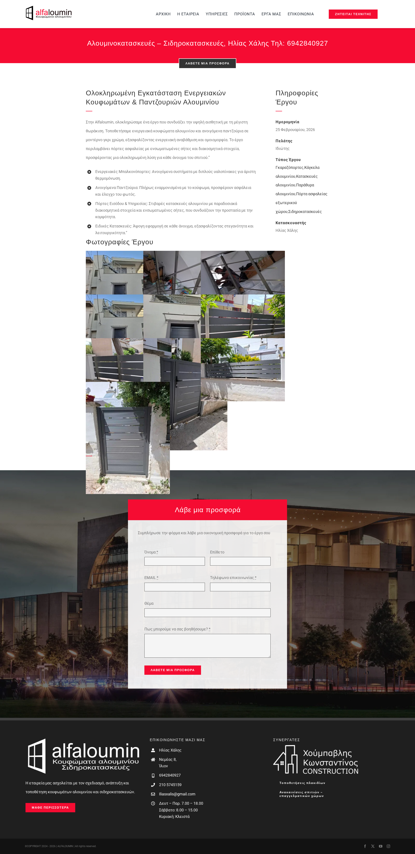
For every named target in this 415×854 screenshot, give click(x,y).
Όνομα (151, 552)
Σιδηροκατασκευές (305, 211)
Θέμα (148, 603)
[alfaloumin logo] (48, 7)
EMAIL (151, 577)
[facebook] (365, 846)
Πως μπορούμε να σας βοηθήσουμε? (177, 629)
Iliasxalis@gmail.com (177, 794)
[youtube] (380, 846)
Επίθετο (217, 552)
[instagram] (388, 846)
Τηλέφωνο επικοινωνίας (233, 577)
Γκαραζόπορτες (289, 167)
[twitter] (373, 846)
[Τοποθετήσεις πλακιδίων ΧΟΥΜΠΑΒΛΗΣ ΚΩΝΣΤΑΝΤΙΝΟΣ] (316, 746)
